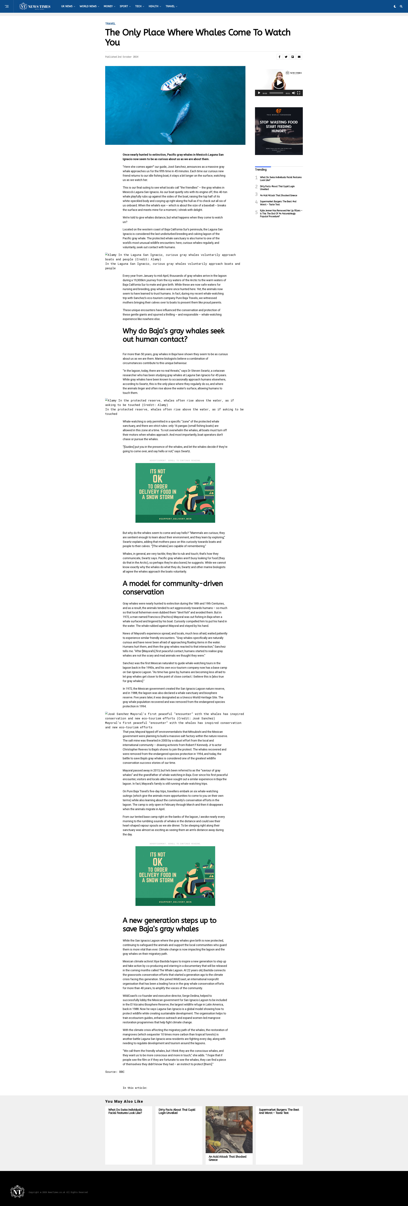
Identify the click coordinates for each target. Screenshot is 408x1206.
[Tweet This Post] (286, 57)
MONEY (108, 6)
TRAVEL (170, 6)
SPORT (124, 6)
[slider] (276, 93)
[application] (279, 82)
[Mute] (293, 93)
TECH (138, 6)
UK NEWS (67, 6)
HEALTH (153, 6)
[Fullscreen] (298, 93)
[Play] (259, 93)
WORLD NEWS (88, 6)
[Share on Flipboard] (292, 57)
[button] (279, 82)
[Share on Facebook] (279, 57)
